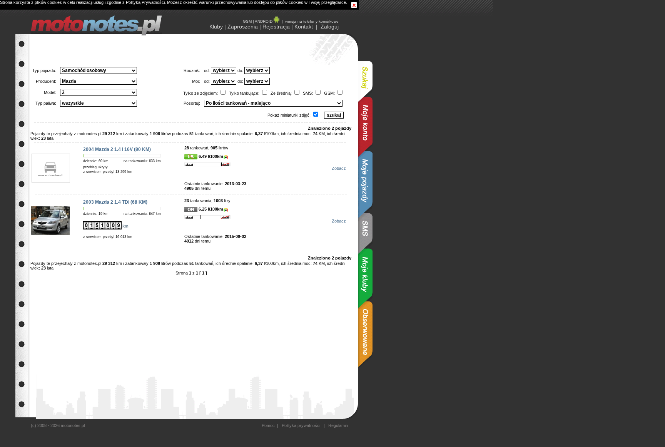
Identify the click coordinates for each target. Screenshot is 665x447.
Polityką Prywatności (145, 2)
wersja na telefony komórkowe (312, 21)
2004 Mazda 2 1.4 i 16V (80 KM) (117, 149)
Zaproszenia (242, 26)
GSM (247, 21)
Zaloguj (330, 26)
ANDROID (264, 21)
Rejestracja (276, 26)
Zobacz (339, 168)
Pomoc (268, 425)
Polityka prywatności (301, 425)
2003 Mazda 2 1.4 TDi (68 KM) (115, 202)
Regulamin (337, 425)
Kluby (216, 26)
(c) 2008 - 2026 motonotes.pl (58, 425)
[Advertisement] (396, 149)
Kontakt (303, 26)
